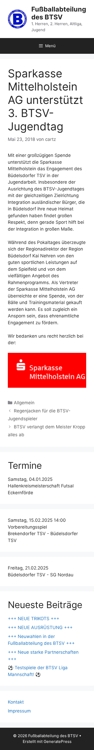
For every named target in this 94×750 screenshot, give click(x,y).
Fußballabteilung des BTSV (58, 13)
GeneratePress (58, 741)
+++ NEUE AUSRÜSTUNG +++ (40, 627)
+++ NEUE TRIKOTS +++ (33, 618)
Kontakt (16, 702)
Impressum (19, 711)
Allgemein (24, 402)
